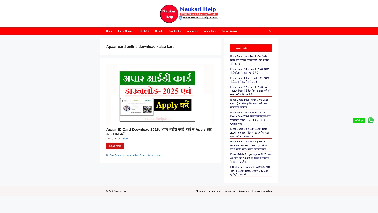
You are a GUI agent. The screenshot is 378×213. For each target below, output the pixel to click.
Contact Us (230, 191)
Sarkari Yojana (229, 31)
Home (109, 31)
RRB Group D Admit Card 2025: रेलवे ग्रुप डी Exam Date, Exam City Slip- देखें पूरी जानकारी (250, 171)
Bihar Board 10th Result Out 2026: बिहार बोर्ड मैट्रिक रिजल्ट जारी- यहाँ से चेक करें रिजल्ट (249, 60)
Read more (115, 146)
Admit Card (210, 31)
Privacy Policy (215, 191)
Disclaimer (243, 191)
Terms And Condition (262, 191)
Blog (112, 155)
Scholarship (175, 31)
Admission (192, 31)
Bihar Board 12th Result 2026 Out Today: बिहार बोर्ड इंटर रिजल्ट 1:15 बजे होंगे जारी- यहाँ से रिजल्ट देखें (250, 91)
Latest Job (144, 31)
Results (159, 31)
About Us (200, 191)
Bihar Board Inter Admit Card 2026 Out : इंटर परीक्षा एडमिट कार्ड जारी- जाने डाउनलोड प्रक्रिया (249, 103)
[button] (271, 31)
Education (119, 155)
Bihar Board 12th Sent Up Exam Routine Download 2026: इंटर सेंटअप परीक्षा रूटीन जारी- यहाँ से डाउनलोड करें (249, 145)
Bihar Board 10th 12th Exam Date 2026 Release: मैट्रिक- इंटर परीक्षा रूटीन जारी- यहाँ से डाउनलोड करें (250, 133)
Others (143, 155)
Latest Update (125, 31)
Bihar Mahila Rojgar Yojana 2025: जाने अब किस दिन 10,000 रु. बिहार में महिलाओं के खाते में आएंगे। (250, 158)
